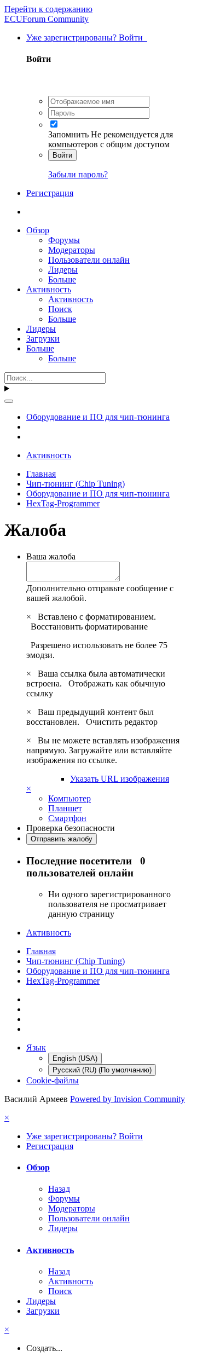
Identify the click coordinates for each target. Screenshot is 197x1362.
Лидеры (63, 269)
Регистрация (49, 193)
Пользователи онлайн (89, 259)
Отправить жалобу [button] (61, 839)
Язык (36, 1047)
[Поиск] (8, 401)
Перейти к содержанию (48, 9)
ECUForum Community (46, 19)
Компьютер (69, 798)
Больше (62, 279)
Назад (59, 1188)
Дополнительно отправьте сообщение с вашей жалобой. (99, 593)
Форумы (64, 240)
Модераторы (71, 250)
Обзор (37, 230)
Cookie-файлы (52, 1080)
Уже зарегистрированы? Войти (86, 37)
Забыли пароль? (78, 174)
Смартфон (67, 818)
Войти (62, 155)
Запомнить (68, 134)
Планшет (65, 808)
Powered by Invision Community (127, 1099)
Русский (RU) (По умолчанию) (102, 1070)
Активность (48, 289)
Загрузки (43, 338)
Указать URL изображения (119, 778)
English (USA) (75, 1058)
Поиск (60, 309)
